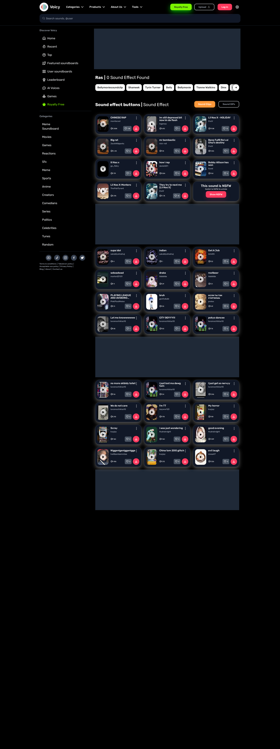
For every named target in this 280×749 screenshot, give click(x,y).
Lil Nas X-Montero (121, 185)
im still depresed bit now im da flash (170, 118)
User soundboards (59, 71)
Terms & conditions (48, 264)
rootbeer (213, 273)
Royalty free (55, 104)
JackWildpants (117, 143)
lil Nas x (115, 162)
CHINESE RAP (118, 117)
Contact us (57, 269)
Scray (114, 428)
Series (46, 211)
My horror (213, 405)
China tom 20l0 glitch (171, 450)
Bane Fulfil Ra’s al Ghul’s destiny (218, 141)
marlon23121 (116, 276)
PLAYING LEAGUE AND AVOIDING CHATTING (121, 296)
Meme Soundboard (50, 126)
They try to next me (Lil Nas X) (170, 186)
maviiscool (115, 121)
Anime (46, 186)
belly (169, 87)
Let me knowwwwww (123, 317)
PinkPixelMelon (118, 301)
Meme (46, 170)
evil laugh (213, 450)
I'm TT (162, 405)
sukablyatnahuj (118, 254)
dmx (223, 87)
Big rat (114, 140)
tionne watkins (205, 87)
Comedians (49, 203)
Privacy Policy (66, 266)
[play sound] (103, 124)
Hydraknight (165, 432)
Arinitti (211, 254)
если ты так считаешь (215, 296)
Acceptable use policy (49, 266)
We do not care (119, 405)
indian (162, 250)
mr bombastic (167, 140)
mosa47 (212, 454)
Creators (48, 195)
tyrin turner (153, 87)
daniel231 (163, 166)
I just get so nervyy (219, 383)
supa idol (116, 250)
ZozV (210, 121)
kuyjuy (211, 409)
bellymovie (184, 87)
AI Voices (53, 88)
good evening (216, 428)
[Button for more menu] (136, 118)
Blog (42, 269)
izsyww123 (164, 409)
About (48, 269)
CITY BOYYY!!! (167, 317)
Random (47, 244)
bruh (162, 295)
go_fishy (115, 166)
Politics (47, 220)
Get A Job (214, 250)
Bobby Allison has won (218, 163)
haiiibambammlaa (119, 454)
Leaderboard (56, 80)
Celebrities (49, 228)
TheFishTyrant (117, 188)
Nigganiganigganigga (123, 450)
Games (52, 96)
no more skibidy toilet (123, 383)
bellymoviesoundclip (110, 87)
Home (51, 38)
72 (227, 129)
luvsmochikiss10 (118, 321)
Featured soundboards (62, 63)
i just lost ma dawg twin (170, 384)
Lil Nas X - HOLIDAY (219, 117)
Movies (46, 137)
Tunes (46, 236)
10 (178, 196)
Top (49, 55)
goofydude (164, 299)
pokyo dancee (216, 317)
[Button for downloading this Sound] (136, 128)
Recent (52, 46)
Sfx (44, 162)
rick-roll (163, 143)
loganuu (163, 124)
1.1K (129, 129)
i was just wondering (171, 428)
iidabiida (163, 276)
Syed (210, 168)
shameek (134, 87)
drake (162, 273)
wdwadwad (117, 273)
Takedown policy (65, 264)
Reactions (49, 153)
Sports (46, 178)
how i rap (164, 162)
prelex (211, 301)
